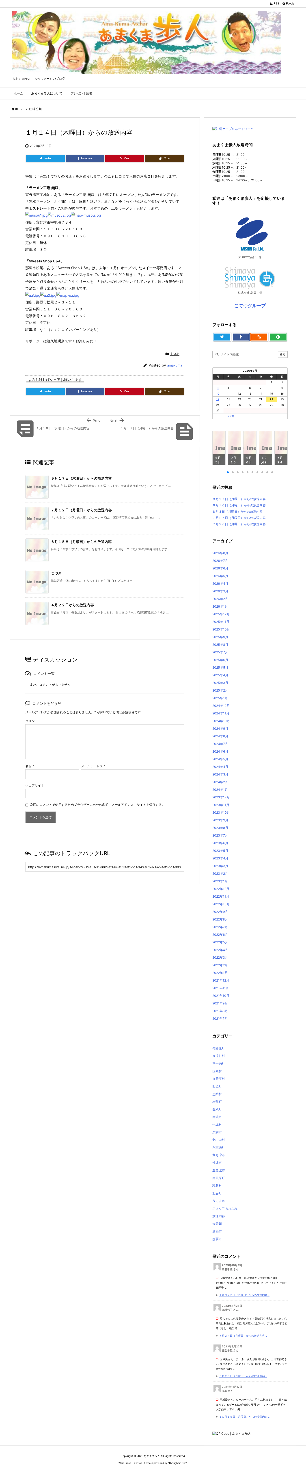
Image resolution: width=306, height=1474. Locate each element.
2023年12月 (221, 797)
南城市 (217, 1117)
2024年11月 (220, 713)
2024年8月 (220, 736)
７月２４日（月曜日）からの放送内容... (243, 1335)
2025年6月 (220, 660)
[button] (220, 448)
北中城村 (218, 1140)
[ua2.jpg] (48, 295)
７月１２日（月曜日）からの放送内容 (81, 510)
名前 (29, 766)
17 (217, 399)
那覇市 (217, 1239)
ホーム (19, 109)
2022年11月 (220, 896)
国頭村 (217, 1071)
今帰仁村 (218, 1056)
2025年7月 (220, 652)
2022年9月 (220, 912)
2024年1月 (220, 789)
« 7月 (231, 416)
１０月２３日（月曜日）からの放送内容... (244, 1295)
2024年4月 (220, 767)
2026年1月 (220, 606)
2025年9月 (220, 637)
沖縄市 (217, 1162)
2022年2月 (220, 965)
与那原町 (218, 1048)
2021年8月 (220, 1011)
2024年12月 (221, 705)
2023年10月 (221, 812)
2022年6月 (220, 934)
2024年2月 (220, 782)
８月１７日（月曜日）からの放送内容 (239, 499)
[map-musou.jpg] (86, 215)
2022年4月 (220, 950)
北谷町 (217, 1193)
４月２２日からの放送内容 (72, 605)
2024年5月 (220, 759)
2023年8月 (220, 828)
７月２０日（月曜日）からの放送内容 (239, 524)
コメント (31, 721)
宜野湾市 (218, 1155)
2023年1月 (220, 881)
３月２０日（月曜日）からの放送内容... (243, 1376)
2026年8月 (220, 553)
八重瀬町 (218, 1147)
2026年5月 (220, 576)
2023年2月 (220, 873)
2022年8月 (220, 919)
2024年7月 (220, 744)
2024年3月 (220, 774)
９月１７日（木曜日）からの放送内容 (81, 478)
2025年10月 (221, 629)
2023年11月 (220, 805)
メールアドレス (93, 766)
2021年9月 (220, 1003)
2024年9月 (220, 728)
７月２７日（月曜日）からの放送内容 (239, 518)
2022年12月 (220, 889)
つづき (56, 573)
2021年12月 (220, 980)
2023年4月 (220, 858)
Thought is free (177, 1463)
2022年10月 (221, 904)
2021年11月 (220, 988)
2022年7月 (220, 927)
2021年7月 (220, 1018)
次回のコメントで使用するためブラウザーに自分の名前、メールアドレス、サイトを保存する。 (97, 804)
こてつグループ (250, 305)
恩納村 (217, 1094)
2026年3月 (220, 591)
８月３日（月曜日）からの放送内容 (237, 511)
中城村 (217, 1124)
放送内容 (218, 1216)
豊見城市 (218, 1170)
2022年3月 (220, 957)
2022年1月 (220, 973)
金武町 (217, 1109)
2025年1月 (220, 698)
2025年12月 (221, 614)
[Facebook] (240, 337)
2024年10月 (221, 721)
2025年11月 (220, 622)
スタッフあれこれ (224, 1208)
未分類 (37, 109)
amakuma (174, 365)
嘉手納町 (218, 1063)
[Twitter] (222, 337)
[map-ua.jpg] (67, 295)
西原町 (217, 1086)
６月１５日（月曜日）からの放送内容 (81, 541)
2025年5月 (220, 667)
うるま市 (218, 1201)
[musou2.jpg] (59, 215)
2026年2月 (220, 599)
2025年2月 (220, 690)
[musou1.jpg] (36, 215)
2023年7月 (220, 835)
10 (217, 393)
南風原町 (218, 1178)
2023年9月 (220, 820)
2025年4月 (220, 675)
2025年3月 (220, 683)
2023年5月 (220, 850)
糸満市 (217, 1132)
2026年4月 (220, 583)
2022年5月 (220, 942)
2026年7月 (220, 560)
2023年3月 (220, 866)
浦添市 (217, 1231)
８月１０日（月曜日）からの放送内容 (239, 505)
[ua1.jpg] (32, 295)
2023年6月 (220, 843)
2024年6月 (220, 751)
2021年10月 (220, 995)
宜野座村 (218, 1079)
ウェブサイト (34, 785)
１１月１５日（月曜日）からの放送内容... (244, 1416)
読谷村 (217, 1185)
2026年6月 (220, 568)
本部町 (217, 1101)
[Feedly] (278, 337)
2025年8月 (220, 644)
